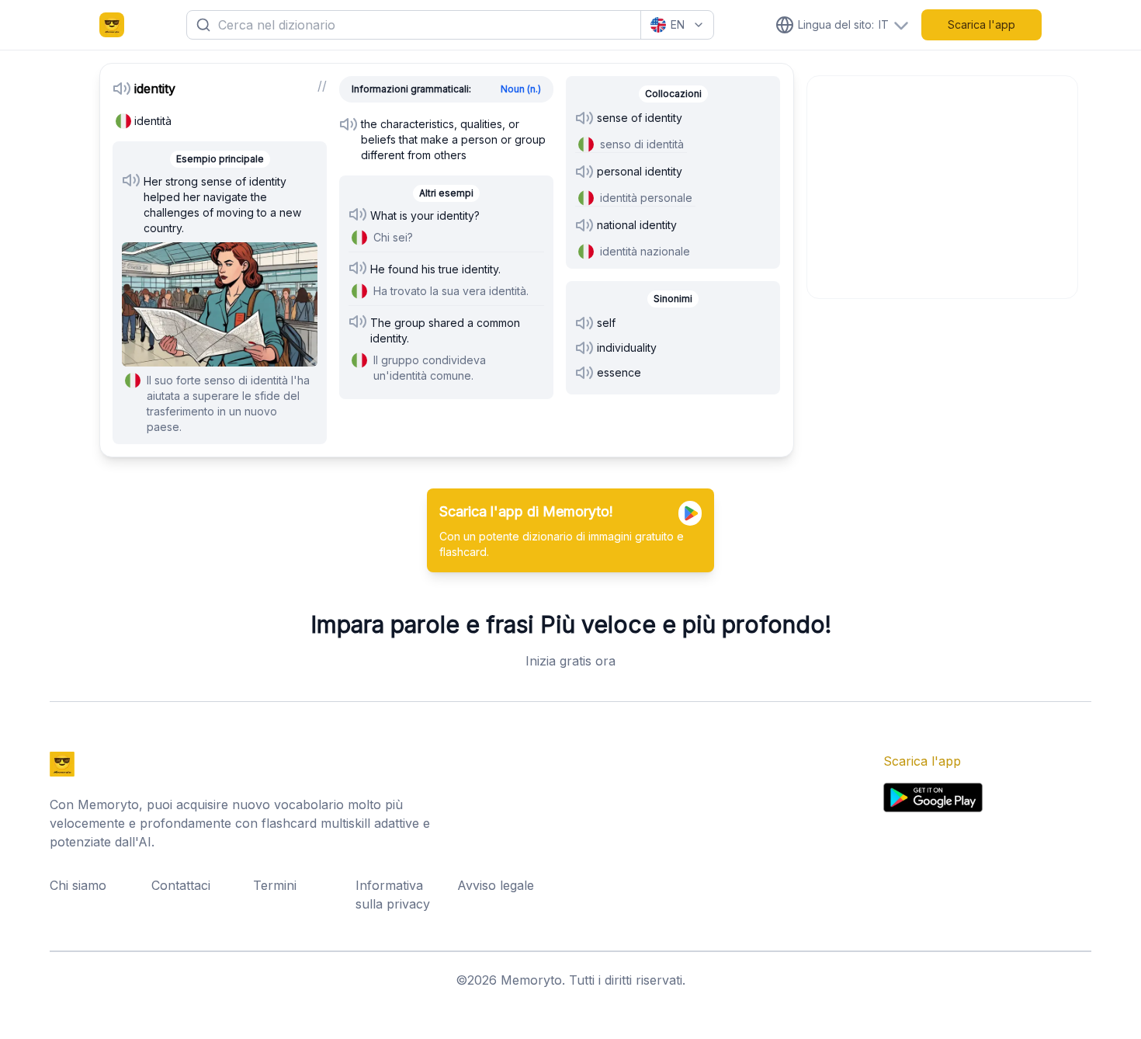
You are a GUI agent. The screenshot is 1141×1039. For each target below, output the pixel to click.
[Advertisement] (943, 185)
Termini (275, 885)
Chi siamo (78, 885)
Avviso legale (495, 885)
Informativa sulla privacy (392, 894)
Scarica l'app (981, 24)
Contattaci (180, 885)
